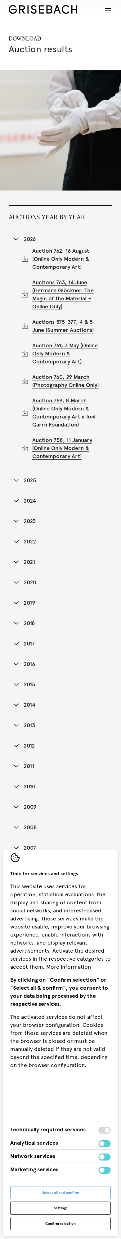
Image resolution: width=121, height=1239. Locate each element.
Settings (60, 1208)
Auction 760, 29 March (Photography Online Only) (65, 381)
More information (68, 966)
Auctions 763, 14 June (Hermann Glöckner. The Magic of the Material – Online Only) (63, 294)
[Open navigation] (108, 10)
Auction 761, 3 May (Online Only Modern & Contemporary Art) (65, 353)
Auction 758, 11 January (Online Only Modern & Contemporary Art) (62, 448)
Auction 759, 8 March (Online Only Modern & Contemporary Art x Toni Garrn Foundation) (64, 412)
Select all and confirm (60, 1192)
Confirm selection (60, 1223)
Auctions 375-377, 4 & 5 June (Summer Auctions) (63, 326)
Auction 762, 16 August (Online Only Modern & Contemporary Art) (60, 258)
